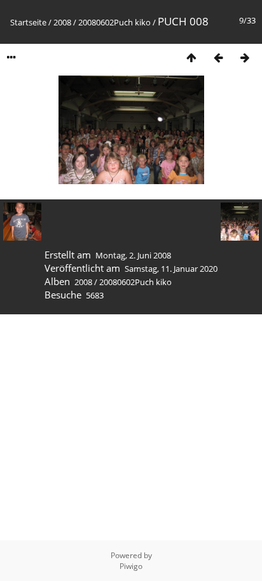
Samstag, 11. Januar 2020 (171, 268)
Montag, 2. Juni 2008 (133, 255)
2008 (62, 22)
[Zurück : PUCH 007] (218, 57)
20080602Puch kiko (114, 22)
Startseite (28, 22)
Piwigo (131, 566)
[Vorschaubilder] (191, 57)
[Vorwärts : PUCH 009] (244, 57)
